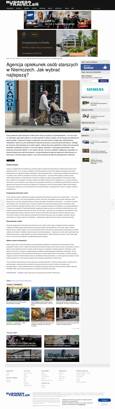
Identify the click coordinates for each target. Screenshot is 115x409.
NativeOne (42, 329)
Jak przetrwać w (45, 376)
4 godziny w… (58, 8)
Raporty (26, 8)
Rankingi (8, 381)
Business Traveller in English (83, 373)
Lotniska (43, 378)
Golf (25, 380)
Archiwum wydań (80, 375)
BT (13, 79)
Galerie (43, 387)
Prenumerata (79, 376)
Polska (24, 58)
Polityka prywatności (81, 382)
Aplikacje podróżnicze (46, 380)
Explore (34, 8)
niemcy (14, 281)
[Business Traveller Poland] (22, 3)
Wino (25, 378)
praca (17, 281)
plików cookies (62, 396)
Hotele (60, 375)
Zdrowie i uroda (27, 373)
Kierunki (43, 385)
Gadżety (61, 380)
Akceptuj (104, 400)
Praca (67, 8)
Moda (25, 375)
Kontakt (78, 380)
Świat (7, 375)
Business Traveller (10, 58)
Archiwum (42, 8)
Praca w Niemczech (25, 281)
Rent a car (61, 378)
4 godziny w (44, 375)
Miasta (50, 8)
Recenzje (19, 8)
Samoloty (61, 373)
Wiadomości (9, 8)
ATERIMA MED (11, 273)
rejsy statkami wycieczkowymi (55, 401)
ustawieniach (82, 404)
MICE (73, 8)
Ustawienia (104, 404)
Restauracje (62, 376)
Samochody (27, 384)
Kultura (25, 382)
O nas (77, 378)
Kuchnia (26, 376)
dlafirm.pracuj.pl (28, 385)
